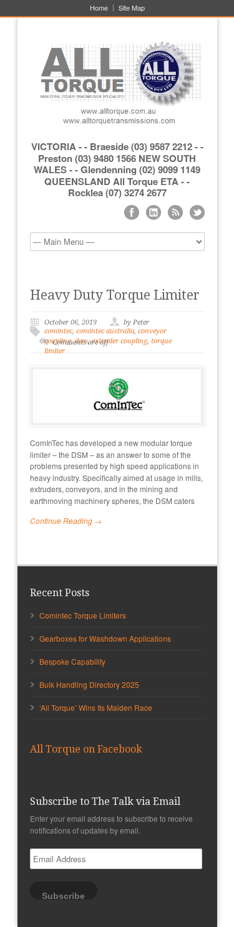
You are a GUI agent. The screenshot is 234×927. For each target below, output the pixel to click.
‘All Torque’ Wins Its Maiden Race (95, 707)
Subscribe (63, 895)
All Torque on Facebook (86, 749)
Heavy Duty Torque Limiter (115, 295)
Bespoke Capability (72, 661)
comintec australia (105, 331)
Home (99, 7)
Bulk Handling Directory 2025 (89, 684)
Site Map (132, 7)
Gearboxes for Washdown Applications (105, 638)
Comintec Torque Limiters (82, 615)
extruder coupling (119, 341)
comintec (58, 331)
